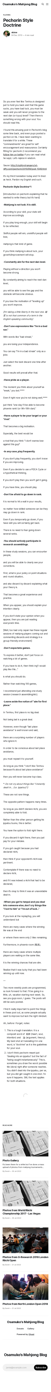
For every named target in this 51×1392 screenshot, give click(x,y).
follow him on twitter (13, 154)
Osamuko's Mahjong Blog (20, 4)
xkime (14, 32)
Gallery (30, 1328)
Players (7, 15)
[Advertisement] (25, 68)
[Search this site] (43, 4)
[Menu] (47, 4)
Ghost (31, 1334)
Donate (20, 1328)
